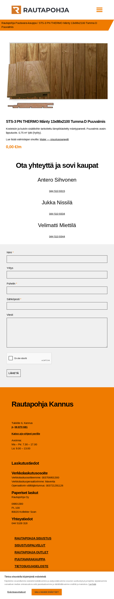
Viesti (10, 314)
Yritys (10, 268)
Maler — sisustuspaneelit (54, 139)
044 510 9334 (57, 213)
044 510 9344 (57, 236)
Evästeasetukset (16, 592)
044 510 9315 (57, 191)
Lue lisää (92, 584)
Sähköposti (14, 299)
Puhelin (12, 283)
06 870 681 (21, 427)
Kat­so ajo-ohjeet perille (26, 433)
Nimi (10, 252)
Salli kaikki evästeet (47, 592)
